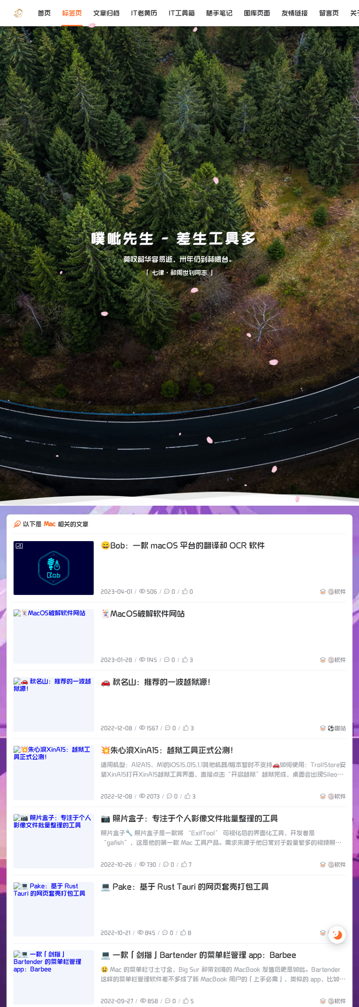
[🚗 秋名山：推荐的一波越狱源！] (53, 722)
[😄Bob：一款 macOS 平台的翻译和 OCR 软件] (53, 586)
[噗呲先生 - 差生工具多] (18, 13)
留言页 (329, 13)
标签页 (72, 13)
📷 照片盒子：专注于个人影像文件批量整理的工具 (189, 836)
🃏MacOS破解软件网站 (143, 631)
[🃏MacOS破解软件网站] (53, 654)
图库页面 (257, 13)
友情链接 (295, 13)
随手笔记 (219, 13)
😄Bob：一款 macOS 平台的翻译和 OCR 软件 (183, 563)
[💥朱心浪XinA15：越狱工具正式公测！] (53, 790)
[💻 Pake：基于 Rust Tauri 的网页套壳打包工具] (53, 927)
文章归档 (106, 13)
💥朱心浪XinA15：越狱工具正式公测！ (169, 768)
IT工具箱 (182, 13)
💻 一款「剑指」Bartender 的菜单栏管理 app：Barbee (198, 973)
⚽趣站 (336, 746)
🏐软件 (336, 609)
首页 (44, 13)
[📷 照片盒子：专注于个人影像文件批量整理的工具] (53, 859)
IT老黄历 (144, 13)
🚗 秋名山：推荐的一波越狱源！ (158, 700)
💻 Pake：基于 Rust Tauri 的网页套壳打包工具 (185, 904)
